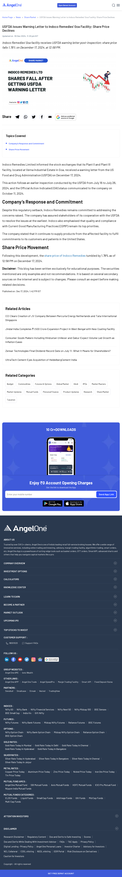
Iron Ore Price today (105, 771)
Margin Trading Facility (68, 682)
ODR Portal (59, 851)
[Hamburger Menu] (118, 5)
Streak (32, 691)
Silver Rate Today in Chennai (86, 758)
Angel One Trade (29, 682)
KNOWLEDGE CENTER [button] (15, 587)
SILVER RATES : (11, 755)
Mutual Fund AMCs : (15, 781)
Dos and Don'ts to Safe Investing (65, 836)
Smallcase (21, 691)
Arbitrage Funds (64, 798)
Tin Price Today (12, 775)
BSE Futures (94, 722)
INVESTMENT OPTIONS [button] (15, 571)
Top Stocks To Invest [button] (16, 630)
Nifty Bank (22, 709)
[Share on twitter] (34, 117)
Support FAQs (31, 643)
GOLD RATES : (11, 742)
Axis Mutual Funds (60, 784)
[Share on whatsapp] (25, 117)
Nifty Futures (11, 722)
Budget (10, 384)
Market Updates (14, 392)
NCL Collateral (10, 851)
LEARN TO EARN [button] (12, 596)
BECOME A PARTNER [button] (14, 604)
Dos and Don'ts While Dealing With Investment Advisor (30, 841)
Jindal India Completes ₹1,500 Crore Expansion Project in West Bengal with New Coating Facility (60, 329)
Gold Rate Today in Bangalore (52, 748)
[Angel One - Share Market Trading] (12, 5)
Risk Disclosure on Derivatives (82, 851)
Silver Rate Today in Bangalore (54, 758)
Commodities (24, 384)
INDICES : (8, 706)
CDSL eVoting (27, 851)
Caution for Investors (14, 856)
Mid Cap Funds (96, 798)
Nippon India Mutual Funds (18, 788)
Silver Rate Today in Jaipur (18, 762)
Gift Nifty (39, 713)
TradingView (54, 691)
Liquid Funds (27, 798)
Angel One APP (12, 682)
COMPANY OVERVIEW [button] (14, 563)
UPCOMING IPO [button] (11, 620)
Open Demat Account (67, 5)
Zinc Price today (61, 771)
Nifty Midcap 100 (82, 709)
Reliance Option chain (94, 732)
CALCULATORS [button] (11, 579)
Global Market (62, 384)
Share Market (103, 392)
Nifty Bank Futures (31, 722)
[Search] (113, 5)
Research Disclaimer (14, 836)
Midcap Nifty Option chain (67, 732)
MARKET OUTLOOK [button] (13, 612)
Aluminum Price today (39, 771)
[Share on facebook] (42, 117)
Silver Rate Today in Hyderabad (20, 758)
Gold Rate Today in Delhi (46, 745)
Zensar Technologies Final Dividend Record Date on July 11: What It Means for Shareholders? (58, 350)
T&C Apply (73, 841)
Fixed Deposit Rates (103, 682)
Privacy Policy (87, 841)
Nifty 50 (9, 709)
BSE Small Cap (12, 713)
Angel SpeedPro (47, 682)
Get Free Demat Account (61, 873)
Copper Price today (15, 771)
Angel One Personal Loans (48, 846)
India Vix (27, 713)
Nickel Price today (82, 771)
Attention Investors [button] (16, 816)
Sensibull (9, 691)
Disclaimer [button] (10, 828)
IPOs (85, 384)
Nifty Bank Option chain (38, 732)
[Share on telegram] (17, 117)
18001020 (13, 643)
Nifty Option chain (14, 732)
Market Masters (99, 384)
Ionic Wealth (27, 672)
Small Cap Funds (45, 798)
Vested (42, 691)
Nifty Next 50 (64, 709)
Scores (87, 836)
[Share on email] (50, 117)
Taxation (11, 399)
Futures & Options (43, 384)
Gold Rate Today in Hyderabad (19, 748)
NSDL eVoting (44, 851)
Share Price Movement (19, 149)
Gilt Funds (80, 798)
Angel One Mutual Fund (16, 784)
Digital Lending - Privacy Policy (18, 846)
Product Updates (71, 392)
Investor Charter (72, 846)
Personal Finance (50, 392)
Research (88, 392)
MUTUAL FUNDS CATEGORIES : (19, 794)
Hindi (76, 384)
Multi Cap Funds (13, 801)
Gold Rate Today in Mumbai (18, 745)
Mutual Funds (32, 392)
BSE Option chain (14, 735)
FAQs (62, 841)
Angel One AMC (12, 672)
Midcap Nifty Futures (54, 722)
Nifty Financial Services (42, 709)
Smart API (86, 682)
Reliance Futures (76, 722)
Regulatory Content (36, 836)
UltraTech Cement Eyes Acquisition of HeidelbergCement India (41, 359)
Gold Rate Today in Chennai (75, 745)
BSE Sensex (100, 709)
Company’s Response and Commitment (26, 143)
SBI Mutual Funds (39, 784)
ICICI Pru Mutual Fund (105, 784)
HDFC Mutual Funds (82, 784)
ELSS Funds (11, 798)
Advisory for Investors (93, 846)
